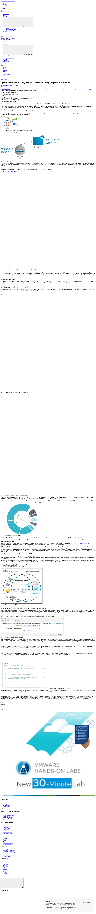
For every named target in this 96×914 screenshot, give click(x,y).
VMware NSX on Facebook (9, 852)
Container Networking (7, 819)
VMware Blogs (6, 854)
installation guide (82, 543)
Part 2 (17, 90)
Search (2, 11)
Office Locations (6, 828)
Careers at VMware (7, 826)
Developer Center (6, 856)
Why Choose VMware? (8, 833)
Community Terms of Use (8, 855)
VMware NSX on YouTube (9, 850)
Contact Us (5, 860)
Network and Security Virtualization (8, 1)
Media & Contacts (7, 844)
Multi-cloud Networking (8, 818)
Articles (4, 839)
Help (4, 867)
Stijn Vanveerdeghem (5, 85)
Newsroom (5, 838)
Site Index (5, 865)
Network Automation (7, 817)
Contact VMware (6, 829)
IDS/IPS (5, 804)
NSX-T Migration (7, 801)
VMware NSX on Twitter (8, 851)
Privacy (4, 863)
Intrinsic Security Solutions (8, 815)
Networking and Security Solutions (10, 814)
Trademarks (5, 866)
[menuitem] (7, 28)
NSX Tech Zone (6, 849)
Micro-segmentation (7, 805)
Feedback (5, 869)
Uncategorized (4, 79)
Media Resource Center (8, 843)
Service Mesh (6, 806)
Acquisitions (5, 827)
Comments (3, 86)
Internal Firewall (6, 803)
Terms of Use (6, 861)
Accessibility (5, 864)
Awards (4, 841)
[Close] (92, 899)
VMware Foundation (7, 832)
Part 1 (90, 89)
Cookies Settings (86, 902)
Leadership (5, 824)
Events (4, 840)
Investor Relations (7, 830)
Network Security (6, 816)
